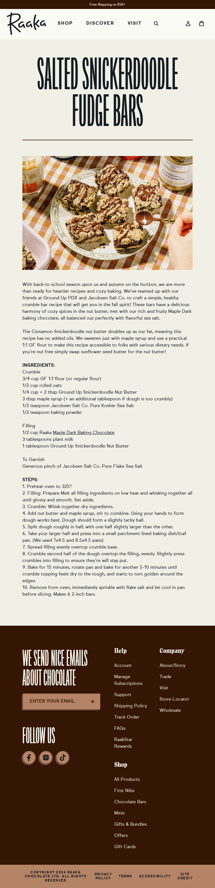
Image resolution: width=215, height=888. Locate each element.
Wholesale (170, 710)
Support (122, 694)
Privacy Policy (103, 876)
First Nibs (124, 790)
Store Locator (174, 699)
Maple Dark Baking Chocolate (83, 432)
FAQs (119, 728)
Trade (165, 676)
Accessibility (155, 876)
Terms (125, 876)
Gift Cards (125, 846)
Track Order (126, 717)
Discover (100, 23)
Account (123, 665)
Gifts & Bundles (130, 824)
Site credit (185, 876)
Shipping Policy (130, 705)
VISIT (135, 23)
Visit (164, 687)
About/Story (172, 665)
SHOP (65, 23)
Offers (121, 835)
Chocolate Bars (130, 801)
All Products (127, 779)
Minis (119, 813)
